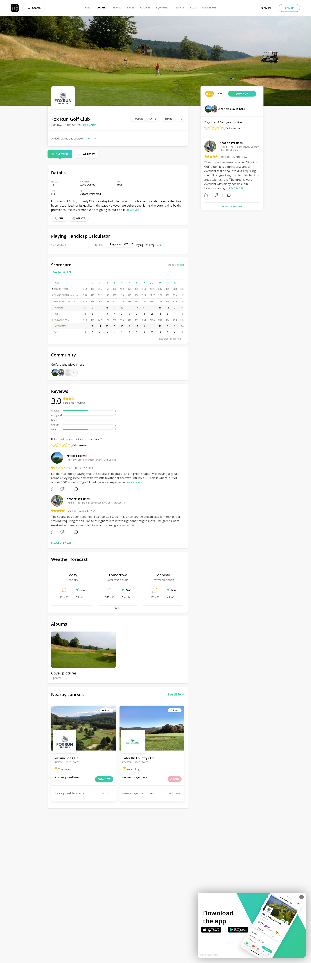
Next (262, 170)
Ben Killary (74, 456)
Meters (180, 265)
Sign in (266, 8)
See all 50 (174, 694)
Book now (104, 779)
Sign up (289, 8)
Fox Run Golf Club (63, 272)
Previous (201, 170)
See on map (89, 125)
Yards (171, 265)
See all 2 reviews (61, 542)
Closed (174, 779)
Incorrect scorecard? (170, 339)
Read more (134, 210)
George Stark (76, 499)
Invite (152, 118)
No (96, 138)
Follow (138, 118)
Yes (88, 138)
